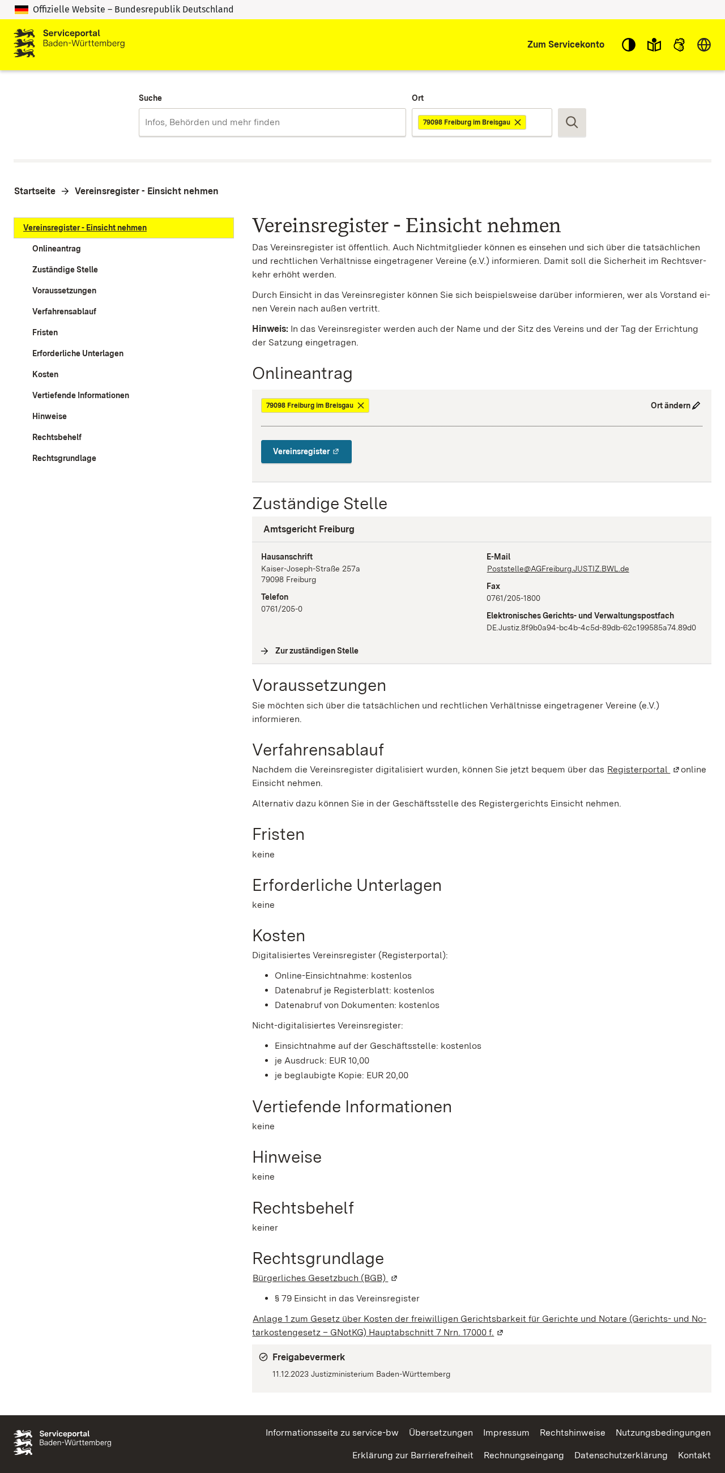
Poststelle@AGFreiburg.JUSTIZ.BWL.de (558, 568)
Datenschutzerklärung (621, 1455)
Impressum (506, 1432)
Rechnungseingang (524, 1455)
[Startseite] (69, 45)
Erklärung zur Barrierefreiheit (413, 1455)
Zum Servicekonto (565, 44)
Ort (418, 98)
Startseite (35, 191)
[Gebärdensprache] (679, 44)
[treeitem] (124, 227)
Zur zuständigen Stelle (317, 650)
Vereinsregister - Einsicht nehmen (147, 191)
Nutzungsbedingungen (663, 1432)
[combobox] (272, 122)
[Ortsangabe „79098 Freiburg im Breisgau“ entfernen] (518, 122)
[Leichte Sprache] (654, 44)
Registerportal (644, 769)
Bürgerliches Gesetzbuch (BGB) (326, 1278)
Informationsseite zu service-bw (332, 1432)
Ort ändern (670, 405)
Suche (150, 98)
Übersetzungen (441, 1432)
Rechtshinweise (572, 1432)
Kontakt (694, 1455)
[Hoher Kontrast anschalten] (629, 44)
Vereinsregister (312, 451)
